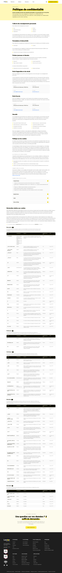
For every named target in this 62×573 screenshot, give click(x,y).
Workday (34, 561)
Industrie (14, 559)
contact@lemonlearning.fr (18, 91)
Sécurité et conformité (52, 571)
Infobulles (34, 545)
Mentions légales (17, 571)
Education (14, 562)
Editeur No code (35, 548)
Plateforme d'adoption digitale (49, 550)
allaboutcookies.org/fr (16, 175)
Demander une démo (16, 548)
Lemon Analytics (25, 543)
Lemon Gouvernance (26, 545)
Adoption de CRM (24, 556)
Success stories (46, 545)
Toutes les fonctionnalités (36, 550)
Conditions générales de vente (42, 571)
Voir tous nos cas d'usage (25, 564)
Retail (13, 556)
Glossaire (45, 543)
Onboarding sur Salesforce (26, 562)
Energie (14, 561)
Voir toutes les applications (37, 564)
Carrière (14, 543)
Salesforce (35, 556)
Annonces (34, 543)
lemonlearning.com (35, 91)
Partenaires (14, 545)
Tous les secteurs (15, 564)
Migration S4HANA (24, 559)
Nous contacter (31, 527)
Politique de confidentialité (26, 571)
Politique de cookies (34, 571)
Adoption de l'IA (24, 561)
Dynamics (34, 559)
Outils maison (35, 562)
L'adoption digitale (47, 548)
